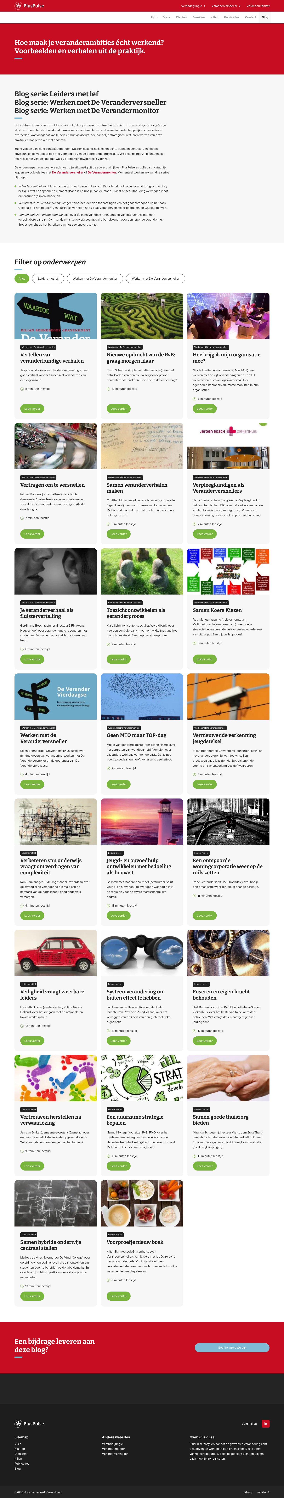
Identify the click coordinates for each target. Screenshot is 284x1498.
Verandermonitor (258, 6)
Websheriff (263, 1492)
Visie (166, 17)
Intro (154, 17)
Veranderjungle (191, 6)
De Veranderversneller (67, 172)
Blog (265, 17)
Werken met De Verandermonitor (95, 278)
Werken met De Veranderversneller (155, 278)
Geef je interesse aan (232, 1347)
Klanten (181, 17)
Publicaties (231, 17)
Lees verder (32, 408)
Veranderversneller (224, 6)
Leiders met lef (48, 278)
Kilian (214, 17)
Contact (250, 17)
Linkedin (266, 1424)
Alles (22, 278)
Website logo (29, 6)
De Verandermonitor (102, 172)
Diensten (198, 17)
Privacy (248, 1492)
